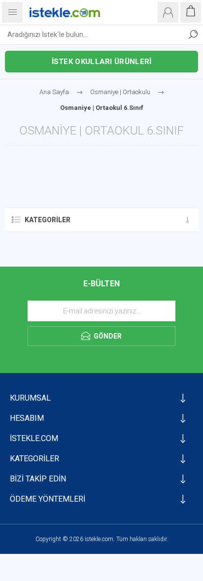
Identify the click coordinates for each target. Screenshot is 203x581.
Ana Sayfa (54, 92)
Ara (193, 34)
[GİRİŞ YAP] (168, 12)
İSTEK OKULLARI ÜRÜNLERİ (102, 61)
